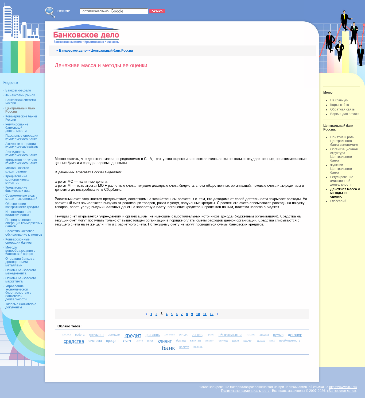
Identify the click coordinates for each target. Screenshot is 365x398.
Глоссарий (338, 201)
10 (198, 314)
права (210, 334)
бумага (181, 340)
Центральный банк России (112, 50)
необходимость (289, 340)
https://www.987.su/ (343, 387)
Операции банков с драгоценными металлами (19, 262)
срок (235, 341)
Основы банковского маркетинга (20, 279)
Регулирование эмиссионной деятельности (341, 180)
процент (112, 341)
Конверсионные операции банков (18, 241)
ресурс (183, 334)
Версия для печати (344, 114)
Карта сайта (339, 105)
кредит (133, 335)
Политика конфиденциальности (245, 391)
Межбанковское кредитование (17, 169)
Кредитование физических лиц (17, 189)
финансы (153, 335)
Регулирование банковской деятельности (16, 128)
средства (74, 341)
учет (272, 340)
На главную (339, 100)
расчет (248, 340)
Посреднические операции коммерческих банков (23, 223)
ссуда (139, 340)
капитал (195, 340)
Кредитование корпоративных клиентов (17, 179)
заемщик (114, 334)
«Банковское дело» (341, 391)
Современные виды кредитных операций (21, 197)
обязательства (230, 335)
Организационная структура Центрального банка (344, 154)
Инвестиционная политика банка (18, 213)
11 (205, 314)
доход (261, 340)
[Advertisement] (100, 113)
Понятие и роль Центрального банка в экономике (344, 141)
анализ (264, 334)
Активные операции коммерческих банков (21, 145)
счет (127, 341)
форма (66, 334)
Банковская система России (20, 101)
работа (79, 334)
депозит (170, 334)
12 (211, 314)
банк (168, 347)
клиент (165, 341)
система (95, 341)
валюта (184, 347)
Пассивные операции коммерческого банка (21, 137)
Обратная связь (342, 109)
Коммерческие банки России (21, 117)
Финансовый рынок (20, 95)
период (209, 340)
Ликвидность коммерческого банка (21, 153)
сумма (278, 335)
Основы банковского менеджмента (20, 271)
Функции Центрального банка (341, 168)
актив (197, 334)
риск (150, 340)
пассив (251, 334)
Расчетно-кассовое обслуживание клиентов (23, 232)
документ (96, 335)
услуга (223, 340)
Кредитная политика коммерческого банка (21, 161)
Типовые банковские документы (20, 305)
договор (295, 334)
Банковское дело (73, 50)
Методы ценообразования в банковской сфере (20, 251)
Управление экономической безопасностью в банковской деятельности (18, 292)
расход (198, 346)
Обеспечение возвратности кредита (22, 205)
